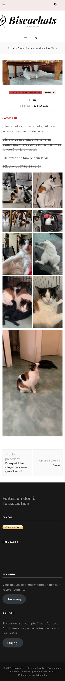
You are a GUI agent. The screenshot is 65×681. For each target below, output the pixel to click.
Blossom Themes (19, 671)
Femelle (49, 92)
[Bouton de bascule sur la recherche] (36, 38)
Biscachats (32, 20)
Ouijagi (12, 643)
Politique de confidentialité (33, 674)
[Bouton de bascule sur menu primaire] (26, 38)
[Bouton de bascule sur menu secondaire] (3, 5)
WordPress (49, 671)
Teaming (14, 599)
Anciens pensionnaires (25, 92)
